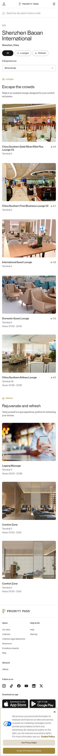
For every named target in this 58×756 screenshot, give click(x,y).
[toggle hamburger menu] (54, 4)
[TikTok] (11, 686)
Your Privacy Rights (29, 743)
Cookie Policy (48, 737)
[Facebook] (19, 686)
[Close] (55, 712)
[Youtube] (26, 686)
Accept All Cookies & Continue (29, 751)
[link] (15, 703)
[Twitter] (41, 686)
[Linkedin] (33, 686)
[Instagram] (4, 686)
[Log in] (4, 4)
